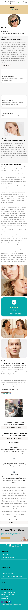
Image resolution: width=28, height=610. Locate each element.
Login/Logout (6, 561)
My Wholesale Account (8, 557)
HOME (11, 9)
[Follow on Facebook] (2, 602)
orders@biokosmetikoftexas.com (14, 576)
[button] (2, 2)
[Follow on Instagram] (5, 602)
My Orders (5, 554)
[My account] (26, 2)
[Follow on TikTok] (7, 602)
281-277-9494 (4, 599)
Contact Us (5, 585)
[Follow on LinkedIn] (9, 602)
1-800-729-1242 (9, 573)
